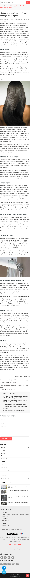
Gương (3, 461)
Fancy (12, 389)
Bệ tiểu (3, 453)
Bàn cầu (3, 447)
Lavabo (3, 450)
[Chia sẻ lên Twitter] (7, 389)
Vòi (2, 473)
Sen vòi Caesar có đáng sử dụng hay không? (14, 404)
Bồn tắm (3, 456)
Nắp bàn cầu (4, 458)
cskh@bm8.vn (5, 525)
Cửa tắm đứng (5, 470)
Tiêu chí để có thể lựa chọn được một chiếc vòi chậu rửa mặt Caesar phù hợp (15, 401)
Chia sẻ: (2, 389)
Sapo (18, 576)
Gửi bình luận (7, 438)
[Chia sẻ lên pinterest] (9, 389)
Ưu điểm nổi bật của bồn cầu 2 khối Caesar (14, 410)
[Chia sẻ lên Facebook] (5, 389)
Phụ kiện (3, 475)
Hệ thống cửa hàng (15, 548)
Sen (2, 464)
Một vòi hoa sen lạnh (5, 144)
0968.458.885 (13, 382)
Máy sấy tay (4, 467)
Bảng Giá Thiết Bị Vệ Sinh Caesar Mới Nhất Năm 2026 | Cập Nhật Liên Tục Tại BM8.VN (15, 397)
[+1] (15, 389)
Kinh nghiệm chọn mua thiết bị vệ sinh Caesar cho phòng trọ (15, 407)
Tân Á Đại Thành (5, 478)
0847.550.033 (5, 520)
